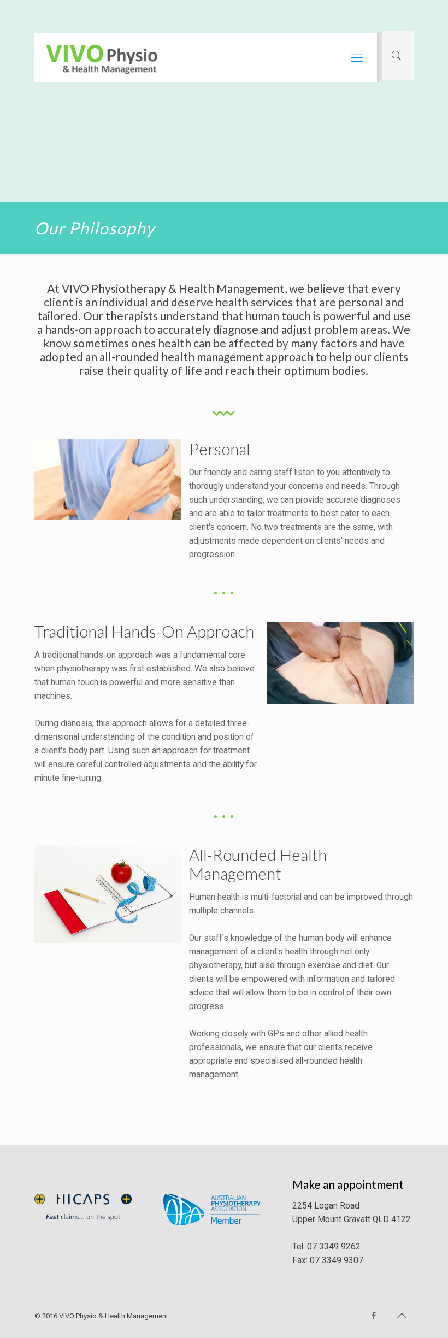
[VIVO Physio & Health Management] (101, 57)
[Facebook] (374, 1316)
